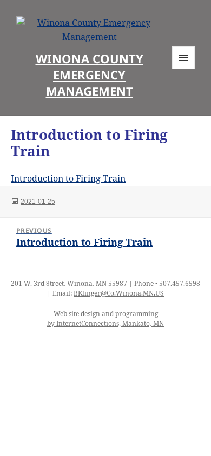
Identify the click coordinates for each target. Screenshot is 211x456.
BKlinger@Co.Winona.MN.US (119, 293)
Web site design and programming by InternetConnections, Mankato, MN (105, 318)
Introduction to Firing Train (68, 178)
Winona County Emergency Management (89, 74)
